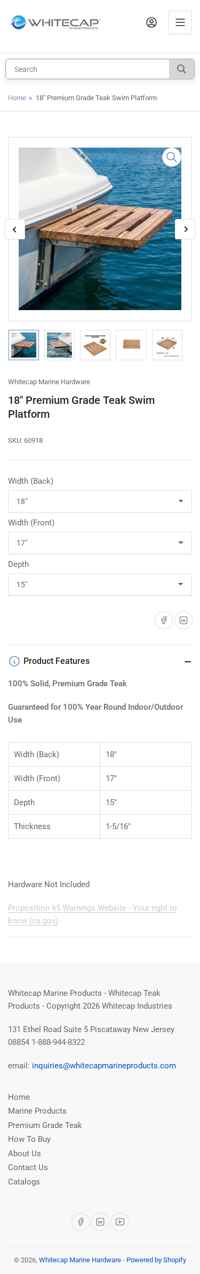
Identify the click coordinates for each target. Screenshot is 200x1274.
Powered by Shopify (156, 1260)
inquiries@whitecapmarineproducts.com (104, 1065)
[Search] (181, 69)
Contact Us (28, 1167)
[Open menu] (180, 22)
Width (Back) (30, 481)
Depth (18, 564)
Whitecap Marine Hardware (49, 382)
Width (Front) (31, 523)
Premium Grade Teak (45, 1125)
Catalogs (24, 1182)
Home (17, 98)
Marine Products (37, 1111)
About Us (24, 1153)
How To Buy (29, 1139)
